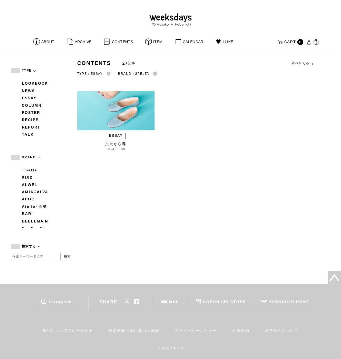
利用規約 (241, 330)
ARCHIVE (83, 42)
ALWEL (30, 185)
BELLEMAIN (35, 221)
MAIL (174, 301)
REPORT (31, 127)
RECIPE (30, 120)
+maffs (29, 170)
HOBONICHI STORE (224, 301)
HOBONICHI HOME (289, 301)
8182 (27, 177)
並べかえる (301, 63)
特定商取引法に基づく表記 (133, 330)
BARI (27, 214)
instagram (60, 301)
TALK (28, 134)
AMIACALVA (35, 192)
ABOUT (47, 42)
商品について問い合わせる (67, 330)
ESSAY (29, 98)
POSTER (31, 112)
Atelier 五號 (34, 206)
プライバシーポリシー (196, 330)
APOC (28, 199)
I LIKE (228, 42)
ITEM (158, 42)
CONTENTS (122, 42)
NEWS (28, 91)
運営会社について (282, 330)
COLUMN (32, 105)
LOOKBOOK (35, 83)
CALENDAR (193, 42)
